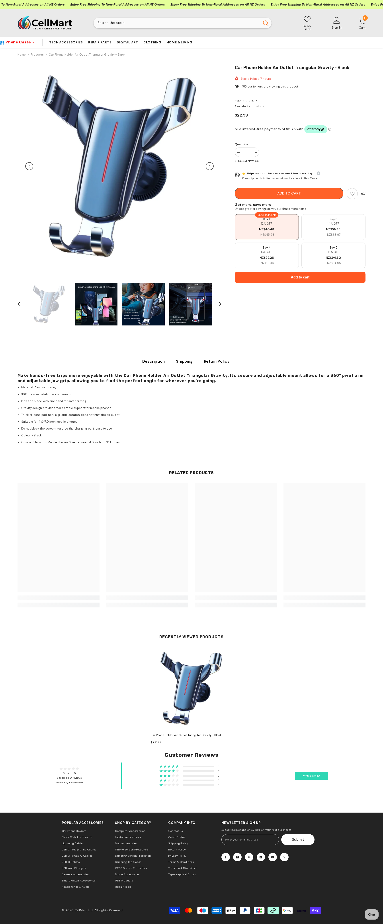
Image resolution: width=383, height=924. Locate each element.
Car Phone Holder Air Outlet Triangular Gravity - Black (185, 735)
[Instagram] (237, 857)
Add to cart (289, 193)
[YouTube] (272, 857)
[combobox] (177, 23)
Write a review (311, 776)
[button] (29, 166)
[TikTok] (261, 857)
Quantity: (241, 144)
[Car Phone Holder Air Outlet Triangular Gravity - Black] (191, 688)
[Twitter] (284, 857)
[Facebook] (225, 857)
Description (153, 361)
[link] (352, 193)
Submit (298, 839)
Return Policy (217, 361)
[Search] (183, 23)
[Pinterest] (249, 857)
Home (22, 54)
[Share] (361, 194)
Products (37, 54)
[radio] (267, 227)
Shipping (184, 361)
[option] (119, 166)
